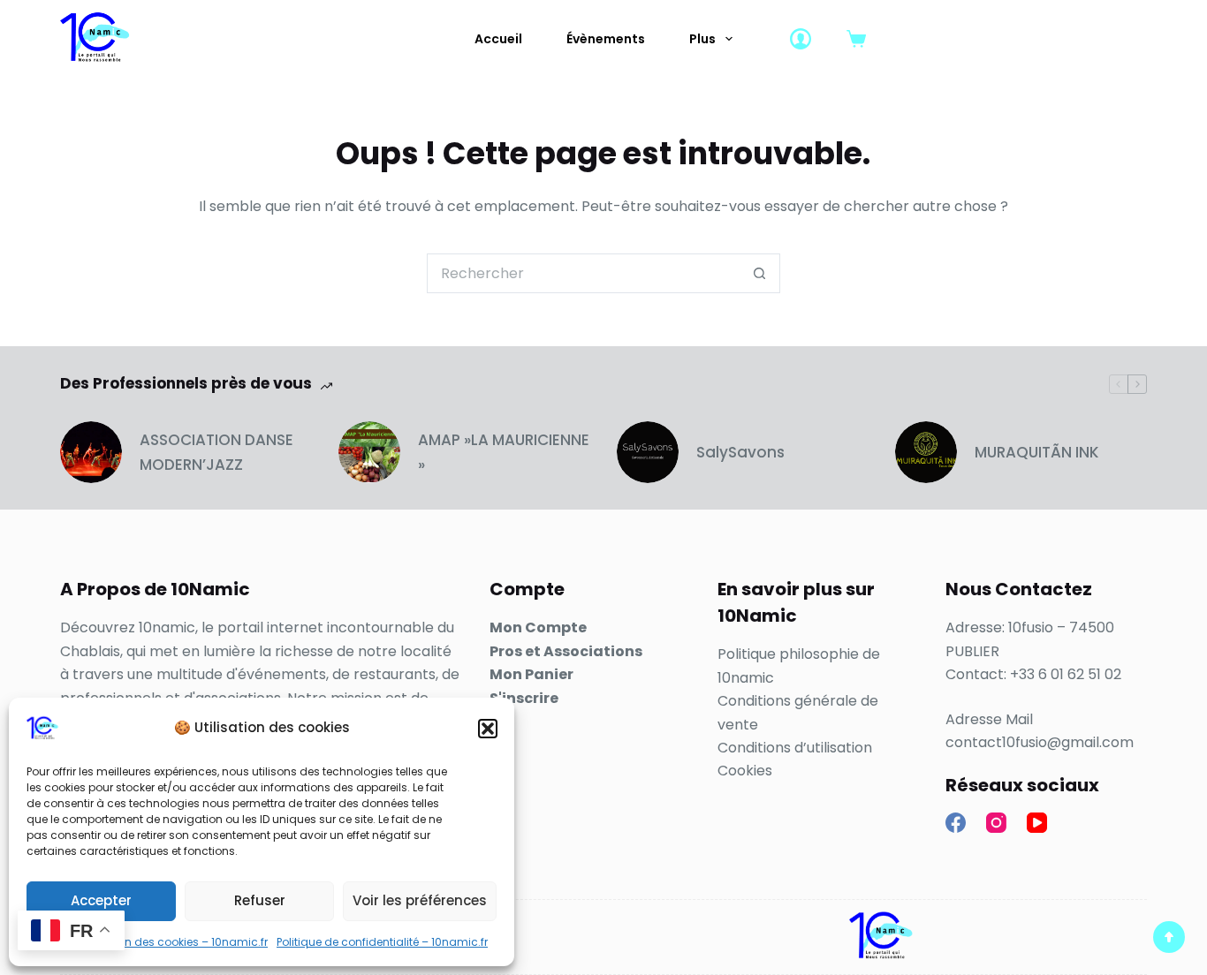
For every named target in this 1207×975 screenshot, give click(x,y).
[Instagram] (996, 822)
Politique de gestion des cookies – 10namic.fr (147, 941)
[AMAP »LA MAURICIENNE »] (369, 452)
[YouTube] (1037, 822)
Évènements (605, 39)
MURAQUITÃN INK (1037, 452)
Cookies (744, 770)
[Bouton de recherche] (760, 273)
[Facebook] (955, 822)
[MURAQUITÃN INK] (926, 452)
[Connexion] (800, 38)
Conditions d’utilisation (794, 747)
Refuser (259, 900)
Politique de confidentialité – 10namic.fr (382, 941)
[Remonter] (1169, 937)
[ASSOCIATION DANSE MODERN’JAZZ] (91, 452)
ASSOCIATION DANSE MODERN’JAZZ (216, 452)
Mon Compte (538, 627)
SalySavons (740, 452)
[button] (488, 728)
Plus (702, 39)
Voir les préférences (420, 900)
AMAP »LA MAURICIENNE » (503, 452)
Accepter (101, 900)
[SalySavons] (648, 452)
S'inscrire (524, 698)
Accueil (498, 39)
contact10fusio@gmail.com (1039, 742)
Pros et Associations (566, 651)
